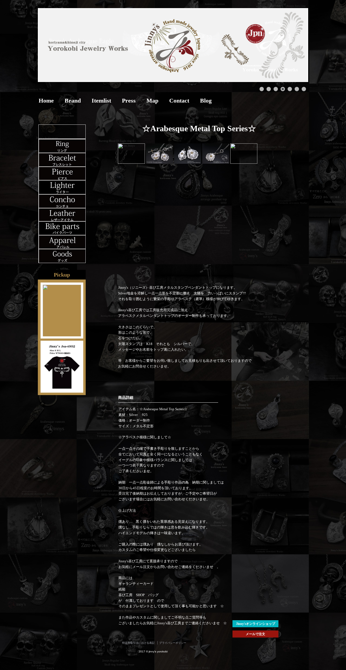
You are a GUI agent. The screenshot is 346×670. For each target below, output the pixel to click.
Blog (206, 100)
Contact (179, 100)
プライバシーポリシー (172, 642)
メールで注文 (255, 634)
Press (129, 100)
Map (152, 100)
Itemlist (101, 100)
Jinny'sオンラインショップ (255, 624)
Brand (73, 100)
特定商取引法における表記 (138, 642)
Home (46, 100)
